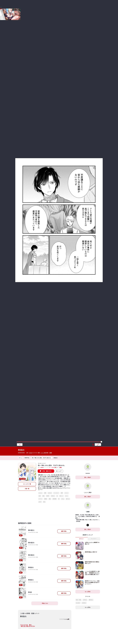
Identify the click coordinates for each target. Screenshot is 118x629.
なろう (66, 495)
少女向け (84, 602)
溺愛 (62, 492)
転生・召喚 (78, 599)
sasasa (30, 452)
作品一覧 (84, 3)
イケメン (66, 492)
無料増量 (58, 3)
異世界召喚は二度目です (91, 552)
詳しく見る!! (88, 477)
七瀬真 (50, 452)
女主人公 (49, 492)
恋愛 (45, 492)
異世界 (65, 3)
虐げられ (68, 498)
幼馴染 (45, 498)
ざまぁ (62, 498)
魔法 (50, 498)
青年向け (91, 599)
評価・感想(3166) (47, 471)
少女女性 (78, 3)
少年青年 (72, 3)
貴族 (43, 495)
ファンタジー (56, 492)
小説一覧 (27, 488)
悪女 (44, 501)
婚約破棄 (54, 498)
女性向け (53, 495)
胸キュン (61, 495)
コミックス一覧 (27, 484)
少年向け (85, 599)
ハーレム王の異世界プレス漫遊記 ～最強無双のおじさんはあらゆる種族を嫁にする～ (92, 573)
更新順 (61, 619)
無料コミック (49, 3)
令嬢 (39, 495)
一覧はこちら (44, 603)
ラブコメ (40, 498)
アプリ (91, 3)
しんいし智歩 (43, 452)
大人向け (78, 602)
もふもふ (40, 492)
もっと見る (87, 591)
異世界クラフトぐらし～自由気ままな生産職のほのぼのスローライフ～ (92, 582)
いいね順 (66, 619)
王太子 (40, 501)
